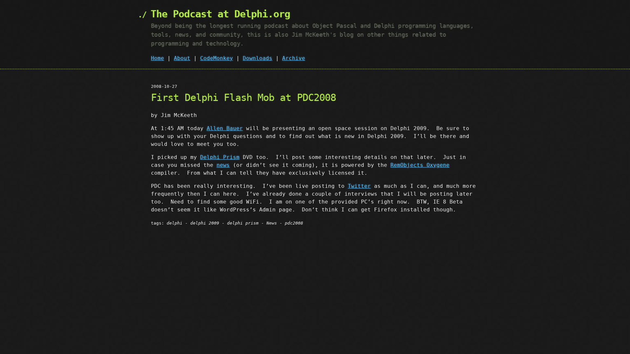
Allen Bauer (225, 128)
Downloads (257, 58)
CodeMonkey (216, 58)
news (223, 165)
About (182, 58)
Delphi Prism (220, 157)
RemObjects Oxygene (420, 165)
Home (157, 58)
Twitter (359, 186)
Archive (293, 58)
